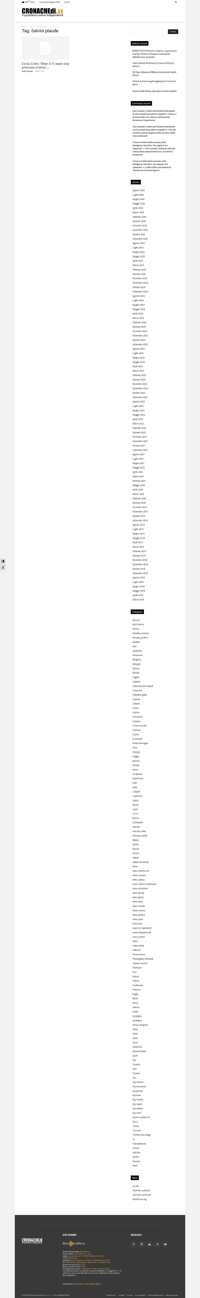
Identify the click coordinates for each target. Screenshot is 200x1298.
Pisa (134, 972)
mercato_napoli (140, 835)
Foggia (136, 756)
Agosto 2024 (139, 296)
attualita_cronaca (141, 633)
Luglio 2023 (138, 353)
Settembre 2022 (140, 397)
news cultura (139, 879)
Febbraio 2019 (139, 551)
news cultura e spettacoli (144, 884)
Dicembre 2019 (140, 507)
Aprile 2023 (138, 366)
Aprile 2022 (138, 419)
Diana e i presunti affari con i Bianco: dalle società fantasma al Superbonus (154, 117)
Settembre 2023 (140, 344)
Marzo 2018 (138, 599)
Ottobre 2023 (139, 340)
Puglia (135, 994)
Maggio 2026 (139, 203)
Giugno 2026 (139, 199)
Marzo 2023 (138, 370)
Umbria (136, 1148)
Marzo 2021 (138, 476)
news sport (138, 919)
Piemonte (137, 967)
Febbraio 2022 (139, 428)
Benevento (138, 655)
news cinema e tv (141, 870)
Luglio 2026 (138, 194)
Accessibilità (140, 1295)
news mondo (139, 906)
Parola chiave (139, 954)
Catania (136, 703)
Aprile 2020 (138, 489)
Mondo (136, 848)
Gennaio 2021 (139, 480)
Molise (136, 844)
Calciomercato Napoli (143, 686)
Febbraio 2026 (139, 216)
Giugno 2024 (139, 304)
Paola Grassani (27, 71)
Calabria (136, 681)
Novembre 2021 (140, 441)
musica (136, 853)
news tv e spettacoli (142, 928)
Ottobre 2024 (139, 287)
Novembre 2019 (140, 511)
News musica (139, 910)
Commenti (137, 716)
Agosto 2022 (139, 401)
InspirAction (138, 778)
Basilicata (137, 650)
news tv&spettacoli (142, 932)
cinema (136, 712)
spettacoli (137, 1046)
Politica (136, 980)
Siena (135, 1038)
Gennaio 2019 (139, 555)
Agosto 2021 (139, 454)
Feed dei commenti (142, 1194)
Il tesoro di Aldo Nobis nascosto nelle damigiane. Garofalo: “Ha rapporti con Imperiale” (150, 145)
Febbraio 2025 (139, 269)
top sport (137, 1112)
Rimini (135, 998)
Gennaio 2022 (139, 432)
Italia (135, 787)
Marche (136, 826)
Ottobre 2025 (139, 234)
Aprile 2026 (138, 208)
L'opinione (137, 796)
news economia (140, 888)
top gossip (137, 1090)
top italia (137, 1095)
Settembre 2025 (140, 238)
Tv (134, 1139)
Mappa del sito (172, 1295)
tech (135, 1068)
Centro (136, 708)
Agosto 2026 (139, 190)
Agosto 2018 (139, 577)
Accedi (67, 2)
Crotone (136, 730)
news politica (139, 914)
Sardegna (137, 1016)
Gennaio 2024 (139, 326)
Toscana (137, 1130)
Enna (135, 747)
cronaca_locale (140, 725)
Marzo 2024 (138, 318)
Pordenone (138, 985)
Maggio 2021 (139, 467)
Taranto (136, 1064)
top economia (139, 1086)
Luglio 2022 (138, 406)
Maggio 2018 (139, 590)
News (135, 866)
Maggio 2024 (139, 309)
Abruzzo (136, 620)
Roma (135, 1002)
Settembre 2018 (140, 573)
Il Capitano (138, 774)
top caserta (138, 1082)
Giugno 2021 (139, 463)
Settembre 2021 (140, 450)
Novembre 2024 (140, 282)
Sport (135, 1055)
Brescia (136, 668)
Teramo (136, 1073)
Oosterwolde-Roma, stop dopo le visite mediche (155, 91)
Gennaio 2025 (139, 274)
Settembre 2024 (140, 291)
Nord (135, 941)
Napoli (136, 857)
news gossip (138, 892)
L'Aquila (136, 791)
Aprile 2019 (138, 542)
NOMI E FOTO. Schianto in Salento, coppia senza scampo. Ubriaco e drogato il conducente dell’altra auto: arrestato (155, 54)
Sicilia (135, 1029)
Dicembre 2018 (140, 560)
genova (136, 760)
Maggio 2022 (139, 414)
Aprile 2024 (138, 313)
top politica (138, 1108)
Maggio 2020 (139, 485)
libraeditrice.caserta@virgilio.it (87, 1283)
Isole (135, 782)
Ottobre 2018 (139, 568)
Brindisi (136, 672)
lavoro (136, 804)
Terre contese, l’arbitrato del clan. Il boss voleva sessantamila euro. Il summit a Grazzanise (154, 151)
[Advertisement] (120, 12)
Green (135, 769)
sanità (135, 1011)
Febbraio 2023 (139, 375)
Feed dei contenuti (141, 1190)
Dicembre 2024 (140, 278)
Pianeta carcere (140, 963)
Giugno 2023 (139, 357)
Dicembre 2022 (140, 384)
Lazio (135, 809)
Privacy (130, 1295)
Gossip (136, 765)
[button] (176, 2)
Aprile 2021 (138, 472)
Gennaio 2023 (139, 379)
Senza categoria (140, 1024)
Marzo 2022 (138, 423)
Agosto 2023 (139, 348)
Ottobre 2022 (139, 392)
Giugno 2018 (139, 586)
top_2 (135, 1121)
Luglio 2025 (138, 247)
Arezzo (136, 628)
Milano (136, 840)
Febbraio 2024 (139, 322)
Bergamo (137, 659)
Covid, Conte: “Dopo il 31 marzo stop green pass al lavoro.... (45, 65)
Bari (134, 646)
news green (138, 897)
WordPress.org (140, 1199)
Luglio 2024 (138, 300)
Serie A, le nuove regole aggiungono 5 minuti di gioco (154, 83)
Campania (137, 690)
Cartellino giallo (140, 694)
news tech (137, 923)
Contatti (121, 1295)
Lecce (135, 813)
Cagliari (136, 677)
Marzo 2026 (138, 212)
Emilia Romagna (140, 743)
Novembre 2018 (140, 564)
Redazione (111, 1295)
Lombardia (138, 822)
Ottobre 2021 (139, 445)
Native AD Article (141, 862)
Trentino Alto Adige (142, 1134)
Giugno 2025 (139, 252)
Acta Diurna (138, 624)
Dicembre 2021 (140, 436)
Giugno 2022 (139, 410)
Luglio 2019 (138, 529)
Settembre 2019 (140, 520)
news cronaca (139, 875)
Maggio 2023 (139, 362)
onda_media (138, 945)
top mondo (138, 1099)
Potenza (136, 989)
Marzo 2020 (138, 494)
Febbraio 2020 (139, 498)
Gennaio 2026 (139, 221)
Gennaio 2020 (139, 502)
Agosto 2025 (139, 243)
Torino (136, 1126)
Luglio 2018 (138, 582)
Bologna (137, 664)
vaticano (137, 1152)
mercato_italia (139, 831)
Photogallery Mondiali (143, 958)
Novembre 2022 (140, 388)
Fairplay (136, 752)
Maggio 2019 (139, 538)
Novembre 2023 (140, 335)
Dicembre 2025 (140, 225)
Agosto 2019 (139, 524)
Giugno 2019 (139, 533)
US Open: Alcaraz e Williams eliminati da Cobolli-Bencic (155, 73)
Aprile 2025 (138, 260)
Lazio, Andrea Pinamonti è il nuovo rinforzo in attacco (153, 64)
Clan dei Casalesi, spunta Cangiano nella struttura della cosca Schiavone (154, 132)
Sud (134, 1060)
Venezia (136, 1161)
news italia (137, 901)
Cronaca (136, 721)
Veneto (136, 1156)
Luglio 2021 (138, 458)
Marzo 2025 (138, 265)
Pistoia (136, 976)
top (134, 1077)
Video (135, 1165)
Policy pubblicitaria (155, 1295)
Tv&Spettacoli (139, 1143)
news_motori (139, 936)
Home (24, 26)
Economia (137, 738)
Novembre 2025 (140, 230)
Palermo (137, 950)
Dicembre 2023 (140, 331)
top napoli (137, 1104)
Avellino (136, 642)
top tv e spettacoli (141, 1117)
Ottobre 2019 (139, 516)
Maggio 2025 (139, 256)
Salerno (136, 1007)
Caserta (136, 699)
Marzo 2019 (138, 546)
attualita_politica (140, 637)
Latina (135, 800)
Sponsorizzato (139, 1051)
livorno (136, 818)
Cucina (136, 734)
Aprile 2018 (138, 595)
